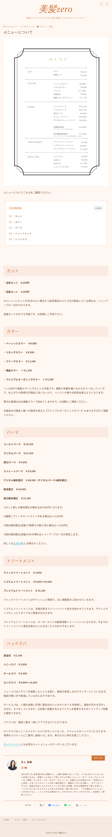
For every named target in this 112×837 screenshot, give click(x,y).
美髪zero (55, 9)
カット (18, 216)
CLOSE (98, 208)
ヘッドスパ (21, 239)
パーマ (18, 227)
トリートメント (23, 233)
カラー (18, 222)
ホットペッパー (12, 744)
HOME (6, 820)
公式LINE (18, 543)
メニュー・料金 (46, 27)
